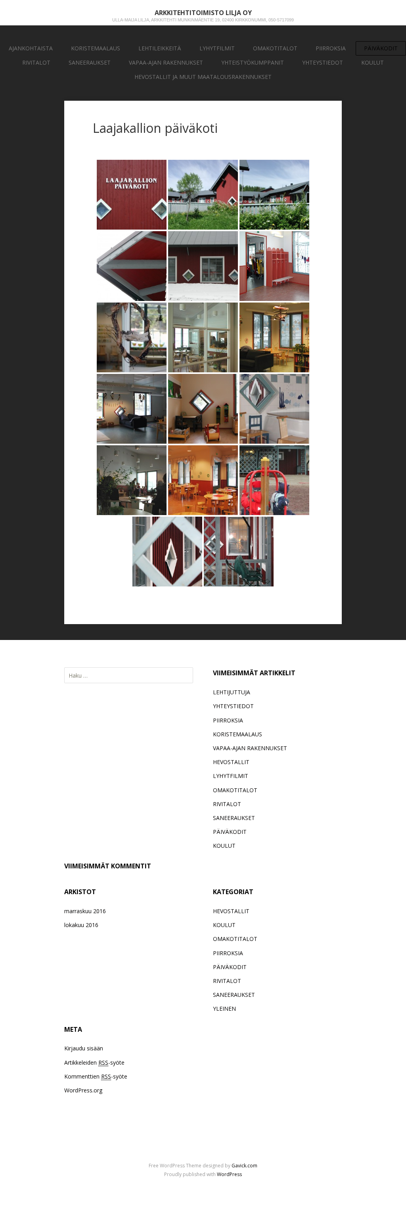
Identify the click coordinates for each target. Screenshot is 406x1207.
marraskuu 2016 (85, 911)
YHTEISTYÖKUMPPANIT (252, 62)
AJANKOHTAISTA (31, 48)
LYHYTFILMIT (217, 48)
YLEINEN (224, 1008)
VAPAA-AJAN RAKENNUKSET (166, 62)
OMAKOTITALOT (275, 48)
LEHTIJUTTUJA (231, 692)
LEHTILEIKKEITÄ (159, 48)
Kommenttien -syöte (95, 1076)
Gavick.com (244, 1165)
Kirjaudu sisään (83, 1048)
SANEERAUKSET (90, 62)
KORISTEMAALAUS (95, 48)
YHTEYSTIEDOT (322, 62)
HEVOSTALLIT (231, 762)
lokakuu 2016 (81, 925)
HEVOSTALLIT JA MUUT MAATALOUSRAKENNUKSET (203, 76)
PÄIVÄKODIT (381, 48)
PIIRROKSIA (331, 48)
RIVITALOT (36, 62)
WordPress (229, 1174)
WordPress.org (83, 1090)
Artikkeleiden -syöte (94, 1062)
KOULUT (372, 62)
